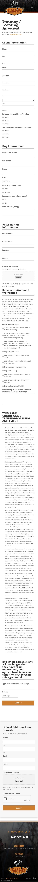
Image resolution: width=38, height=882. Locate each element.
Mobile (7, 124)
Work (6, 120)
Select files (18, 277)
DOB (4, 177)
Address (5, 76)
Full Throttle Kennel (12, 878)
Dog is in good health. (11, 352)
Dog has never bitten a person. (15, 367)
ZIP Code (4, 110)
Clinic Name (7, 234)
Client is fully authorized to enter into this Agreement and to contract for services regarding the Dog (17, 335)
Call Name (6, 161)
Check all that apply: (10, 324)
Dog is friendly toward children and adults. (16, 356)
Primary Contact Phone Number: (15, 114)
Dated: (5, 692)
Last (3, 63)
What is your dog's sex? (12, 185)
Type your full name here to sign (15, 684)
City (3, 97)
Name (4, 49)
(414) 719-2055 (19, 837)
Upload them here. (16, 34)
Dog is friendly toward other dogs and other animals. (17, 362)
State (3, 103)
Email (4, 67)
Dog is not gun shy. (11, 371)
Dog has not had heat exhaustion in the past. (16, 381)
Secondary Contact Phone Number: (16, 127)
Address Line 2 (6, 90)
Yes (6, 199)
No (6, 203)
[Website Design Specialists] (34, 878)
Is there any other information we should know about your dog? (16, 391)
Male (6, 189)
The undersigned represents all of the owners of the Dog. (17, 328)
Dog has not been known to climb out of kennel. (17, 375)
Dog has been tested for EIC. (14, 386)
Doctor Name (7, 242)
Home (7, 117)
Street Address (6, 83)
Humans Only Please (11, 793)
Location (6, 250)
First (3, 56)
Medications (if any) (10, 207)
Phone (5, 258)
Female (7, 192)
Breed (4, 169)
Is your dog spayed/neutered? (14, 196)
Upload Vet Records (10, 267)
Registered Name (9, 152)
